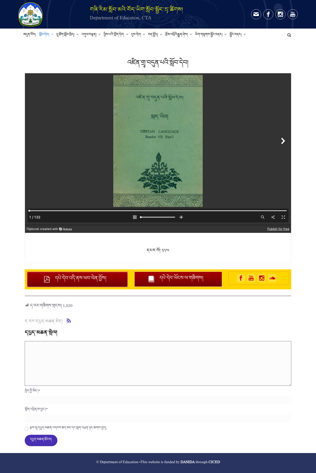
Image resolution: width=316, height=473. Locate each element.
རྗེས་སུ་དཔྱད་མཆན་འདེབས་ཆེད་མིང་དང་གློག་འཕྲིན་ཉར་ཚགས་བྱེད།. (68, 428)
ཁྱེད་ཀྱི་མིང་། (32, 391)
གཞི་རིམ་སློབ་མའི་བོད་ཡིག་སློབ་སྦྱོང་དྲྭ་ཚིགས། (136, 9)
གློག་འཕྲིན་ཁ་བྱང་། (36, 410)
